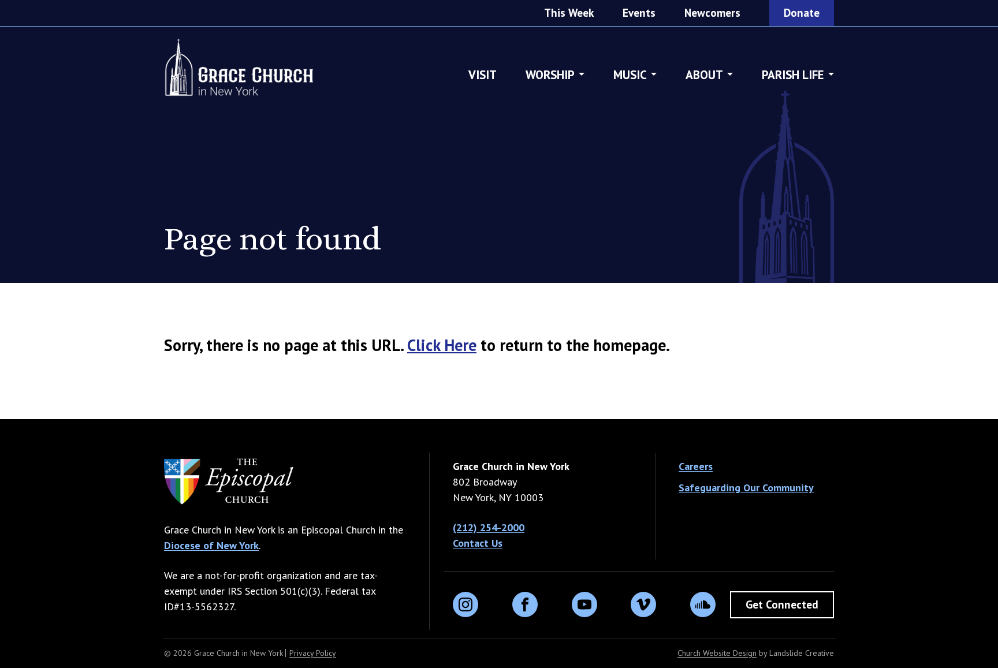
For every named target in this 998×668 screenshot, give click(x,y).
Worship (550, 75)
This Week (569, 13)
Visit (482, 75)
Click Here (441, 345)
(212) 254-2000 (488, 527)
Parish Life (793, 75)
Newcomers (712, 13)
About (704, 75)
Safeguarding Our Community (746, 487)
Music (630, 75)
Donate (802, 13)
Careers (696, 466)
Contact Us (477, 543)
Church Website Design (717, 653)
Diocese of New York (211, 545)
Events (639, 13)
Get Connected (782, 604)
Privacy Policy (312, 653)
